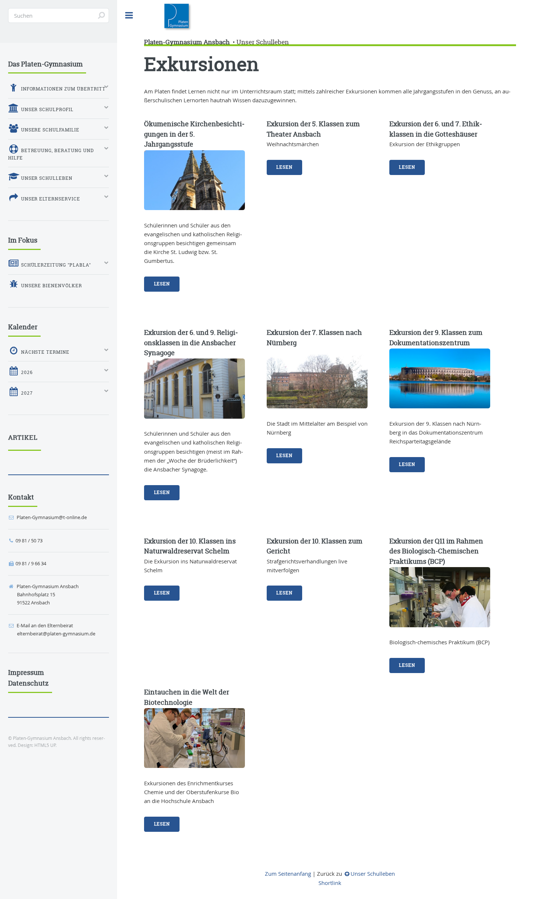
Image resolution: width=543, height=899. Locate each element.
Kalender (22, 327)
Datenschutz (28, 683)
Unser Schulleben (262, 42)
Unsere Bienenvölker (51, 286)
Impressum (26, 672)
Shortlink (329, 882)
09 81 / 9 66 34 (31, 563)
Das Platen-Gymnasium (45, 64)
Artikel (23, 437)
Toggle (129, 15)
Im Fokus (22, 240)
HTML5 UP (44, 745)
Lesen (162, 284)
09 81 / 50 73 (29, 540)
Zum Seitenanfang (288, 873)
